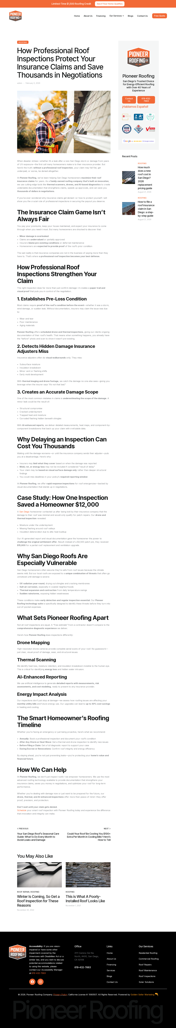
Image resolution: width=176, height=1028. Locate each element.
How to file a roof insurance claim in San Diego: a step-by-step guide (146, 208)
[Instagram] (40, 982)
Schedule (21, 810)
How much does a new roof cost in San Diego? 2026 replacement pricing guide (145, 178)
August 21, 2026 (144, 192)
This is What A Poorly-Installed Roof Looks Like (85, 898)
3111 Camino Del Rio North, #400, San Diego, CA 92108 (86, 956)
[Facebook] (32, 982)
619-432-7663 (39, 973)
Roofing (23, 42)
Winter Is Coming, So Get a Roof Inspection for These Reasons (38, 901)
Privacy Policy (60, 994)
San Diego (24, 511)
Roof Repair (23, 892)
